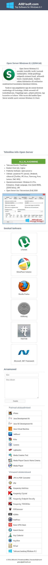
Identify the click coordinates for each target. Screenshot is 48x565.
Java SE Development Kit (23, 424)
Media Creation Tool (20, 455)
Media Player (18, 466)
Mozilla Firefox (24, 294)
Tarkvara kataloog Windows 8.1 (24, 551)
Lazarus (16, 445)
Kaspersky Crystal (20, 494)
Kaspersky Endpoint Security (24, 499)
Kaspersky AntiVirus (20, 488)
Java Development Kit (21, 419)
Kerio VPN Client (19, 525)
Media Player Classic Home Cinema (26, 460)
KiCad (15, 546)
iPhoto (15, 413)
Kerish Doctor (18, 530)
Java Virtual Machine (21, 429)
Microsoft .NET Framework (24, 361)
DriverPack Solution (24, 272)
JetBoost (16, 434)
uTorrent (24, 250)
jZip (14, 483)
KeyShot (16, 541)
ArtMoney (24, 316)
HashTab (24, 339)
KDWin (15, 514)
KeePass (16, 520)
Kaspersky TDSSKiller (21, 504)
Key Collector (18, 535)
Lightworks (17, 450)
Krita (15, 440)
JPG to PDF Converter (21, 478)
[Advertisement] (24, 35)
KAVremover (18, 509)
